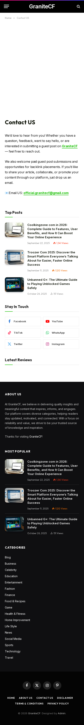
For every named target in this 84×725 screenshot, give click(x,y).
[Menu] (6, 6)
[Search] (78, 6)
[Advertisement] (42, 68)
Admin (61, 713)
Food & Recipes (15, 601)
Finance (10, 595)
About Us (25, 697)
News (8, 632)
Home (11, 697)
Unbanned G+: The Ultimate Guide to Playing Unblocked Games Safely (52, 284)
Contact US (44, 697)
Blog (8, 557)
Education (11, 576)
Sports (9, 645)
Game (8, 607)
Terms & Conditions (29, 703)
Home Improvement (17, 620)
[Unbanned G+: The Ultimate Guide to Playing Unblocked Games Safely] (14, 284)
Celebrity (11, 570)
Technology (13, 651)
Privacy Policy (58, 703)
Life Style (11, 626)
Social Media (13, 638)
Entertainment (13, 582)
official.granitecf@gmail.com (46, 193)
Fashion (10, 588)
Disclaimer (65, 697)
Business (10, 563)
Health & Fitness (15, 613)
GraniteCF (35, 436)
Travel (9, 657)
